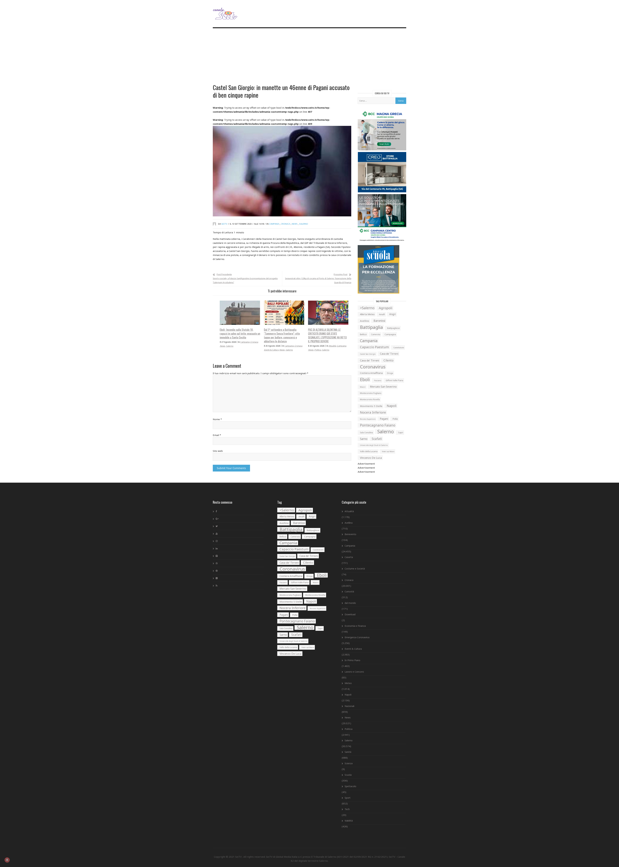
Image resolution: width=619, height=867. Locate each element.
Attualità (332, 346)
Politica (318, 350)
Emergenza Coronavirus (357, 637)
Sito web (218, 450)
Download (350, 614)
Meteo (348, 683)
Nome (217, 419)
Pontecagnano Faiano (377, 425)
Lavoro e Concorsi (354, 671)
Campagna (390, 334)
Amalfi (382, 314)
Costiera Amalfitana (371, 373)
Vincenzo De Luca (371, 458)
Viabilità (349, 820)
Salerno (303, 223)
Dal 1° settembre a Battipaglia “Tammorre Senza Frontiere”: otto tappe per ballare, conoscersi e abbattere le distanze (282, 335)
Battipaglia (371, 327)
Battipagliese (393, 328)
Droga (390, 373)
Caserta (349, 557)
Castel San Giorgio (368, 354)
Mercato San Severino (383, 386)
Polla (395, 418)
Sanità (348, 751)
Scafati (377, 439)
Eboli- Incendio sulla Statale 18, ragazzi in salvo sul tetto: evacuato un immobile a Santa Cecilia (240, 333)
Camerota (375, 334)
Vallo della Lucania (369, 451)
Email (217, 435)
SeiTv (224, 223)
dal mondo (350, 602)
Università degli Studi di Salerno (374, 445)
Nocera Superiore (367, 419)
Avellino (364, 320)
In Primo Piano (352, 660)
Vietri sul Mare (388, 451)
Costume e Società (355, 568)
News (295, 223)
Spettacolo (350, 786)
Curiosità (349, 591)
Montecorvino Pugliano (370, 393)
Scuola (348, 774)
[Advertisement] (309, 56)
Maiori (363, 387)
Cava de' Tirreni (389, 353)
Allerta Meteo (367, 314)
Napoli (391, 406)
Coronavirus (372, 366)
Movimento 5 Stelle (371, 406)
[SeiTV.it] (225, 11)
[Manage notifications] (7, 859)
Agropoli (385, 308)
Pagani (384, 419)
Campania (274, 223)
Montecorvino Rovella (370, 399)
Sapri (400, 432)
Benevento (350, 534)
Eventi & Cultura (271, 350)
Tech (347, 809)
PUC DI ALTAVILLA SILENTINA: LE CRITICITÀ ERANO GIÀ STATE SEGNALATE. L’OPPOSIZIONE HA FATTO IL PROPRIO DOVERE (327, 335)
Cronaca (285, 223)
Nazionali (349, 706)
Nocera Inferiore (373, 412)
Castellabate (398, 347)
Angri (392, 314)
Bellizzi (363, 334)
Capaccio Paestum (374, 347)
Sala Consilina (366, 432)
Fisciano (377, 380)
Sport (347, 797)
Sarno (363, 439)
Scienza (349, 763)
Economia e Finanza (355, 625)
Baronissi (379, 321)
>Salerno (367, 307)
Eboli (365, 379)
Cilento (388, 360)
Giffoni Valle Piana (394, 380)
